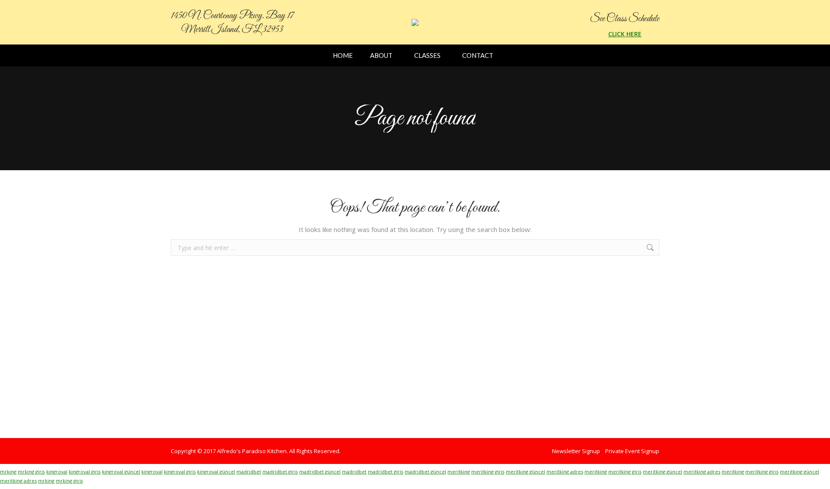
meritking (458, 471)
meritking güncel (525, 471)
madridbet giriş (280, 471)
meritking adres (564, 471)
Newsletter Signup (576, 451)
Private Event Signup (632, 451)
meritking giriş (487, 471)
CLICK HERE (625, 34)
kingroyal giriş (85, 471)
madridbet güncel (320, 471)
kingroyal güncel (121, 471)
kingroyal (56, 471)
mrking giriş (31, 471)
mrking (8, 471)
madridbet (248, 471)
